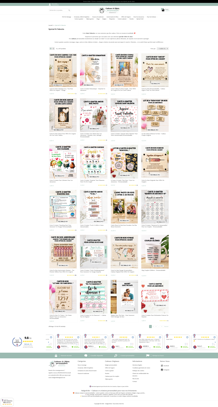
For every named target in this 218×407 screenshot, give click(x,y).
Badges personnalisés (111, 365)
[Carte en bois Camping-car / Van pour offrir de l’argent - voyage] (63, 70)
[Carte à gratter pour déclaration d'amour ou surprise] (155, 296)
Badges (104, 19)
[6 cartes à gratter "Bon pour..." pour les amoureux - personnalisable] (124, 161)
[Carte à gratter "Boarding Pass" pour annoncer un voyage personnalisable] (63, 206)
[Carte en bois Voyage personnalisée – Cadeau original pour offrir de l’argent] (124, 251)
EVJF (115, 394)
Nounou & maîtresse (98, 17)
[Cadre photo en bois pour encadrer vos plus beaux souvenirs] (124, 206)
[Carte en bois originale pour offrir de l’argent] (155, 161)
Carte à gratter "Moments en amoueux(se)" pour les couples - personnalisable (155, 226)
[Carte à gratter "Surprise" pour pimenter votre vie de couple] (93, 161)
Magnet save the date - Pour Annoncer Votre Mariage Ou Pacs (122, 316)
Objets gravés (90, 19)
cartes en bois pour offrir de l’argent (115, 393)
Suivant (166, 326)
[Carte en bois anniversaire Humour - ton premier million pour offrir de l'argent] (63, 251)
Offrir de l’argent (126, 17)
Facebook (166, 365)
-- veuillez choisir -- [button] (163, 48)
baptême (111, 394)
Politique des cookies (138, 370)
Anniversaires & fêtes (112, 17)
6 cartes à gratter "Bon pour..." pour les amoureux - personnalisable (122, 181)
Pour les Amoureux (139, 17)
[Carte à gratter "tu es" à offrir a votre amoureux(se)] (93, 206)
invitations (128, 393)
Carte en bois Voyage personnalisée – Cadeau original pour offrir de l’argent (122, 271)
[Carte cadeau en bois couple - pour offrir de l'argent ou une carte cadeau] (124, 70)
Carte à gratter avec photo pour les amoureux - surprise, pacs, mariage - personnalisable (91, 135)
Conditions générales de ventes (141, 368)
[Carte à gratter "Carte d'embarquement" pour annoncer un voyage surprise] (93, 251)
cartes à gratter (100, 393)
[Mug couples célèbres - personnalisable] (155, 251)
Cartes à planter (122, 19)
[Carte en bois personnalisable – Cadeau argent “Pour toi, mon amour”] (155, 70)
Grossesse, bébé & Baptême (81, 17)
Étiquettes (112, 19)
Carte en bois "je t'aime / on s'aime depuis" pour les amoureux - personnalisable (61, 317)
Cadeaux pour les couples (112, 376)
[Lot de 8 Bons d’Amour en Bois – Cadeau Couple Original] (155, 115)
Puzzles (132, 19)
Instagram (166, 370)
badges (134, 393)
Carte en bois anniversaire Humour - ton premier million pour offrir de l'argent (62, 271)
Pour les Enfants (151, 17)
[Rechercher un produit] (69, 10)
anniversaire (98, 394)
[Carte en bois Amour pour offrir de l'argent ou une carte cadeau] (63, 115)
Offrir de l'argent (110, 368)
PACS (118, 394)
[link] (161, 365)
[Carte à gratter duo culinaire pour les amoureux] (63, 161)
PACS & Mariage (66, 17)
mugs (138, 393)
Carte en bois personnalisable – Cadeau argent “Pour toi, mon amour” (153, 89)
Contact (135, 381)
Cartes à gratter (79, 19)
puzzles (142, 393)
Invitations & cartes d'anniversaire (87, 370)
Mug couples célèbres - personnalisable (153, 270)
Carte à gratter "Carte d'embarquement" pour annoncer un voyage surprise (92, 271)
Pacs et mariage (82, 365)
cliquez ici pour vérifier (122, 386)
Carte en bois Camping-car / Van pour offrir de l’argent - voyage (61, 89)
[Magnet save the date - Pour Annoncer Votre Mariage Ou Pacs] (124, 296)
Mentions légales (137, 365)
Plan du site (136, 378)
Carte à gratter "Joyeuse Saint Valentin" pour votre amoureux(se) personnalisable (124, 134)
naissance (105, 394)
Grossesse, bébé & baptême (85, 368)
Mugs (98, 19)
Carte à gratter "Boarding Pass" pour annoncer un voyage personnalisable (61, 226)
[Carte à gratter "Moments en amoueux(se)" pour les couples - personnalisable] (155, 206)
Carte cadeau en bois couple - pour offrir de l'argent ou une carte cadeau (123, 89)
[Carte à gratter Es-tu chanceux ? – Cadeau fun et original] (93, 296)
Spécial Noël (140, 19)
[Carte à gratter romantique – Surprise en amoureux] (93, 70)
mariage (92, 394)
